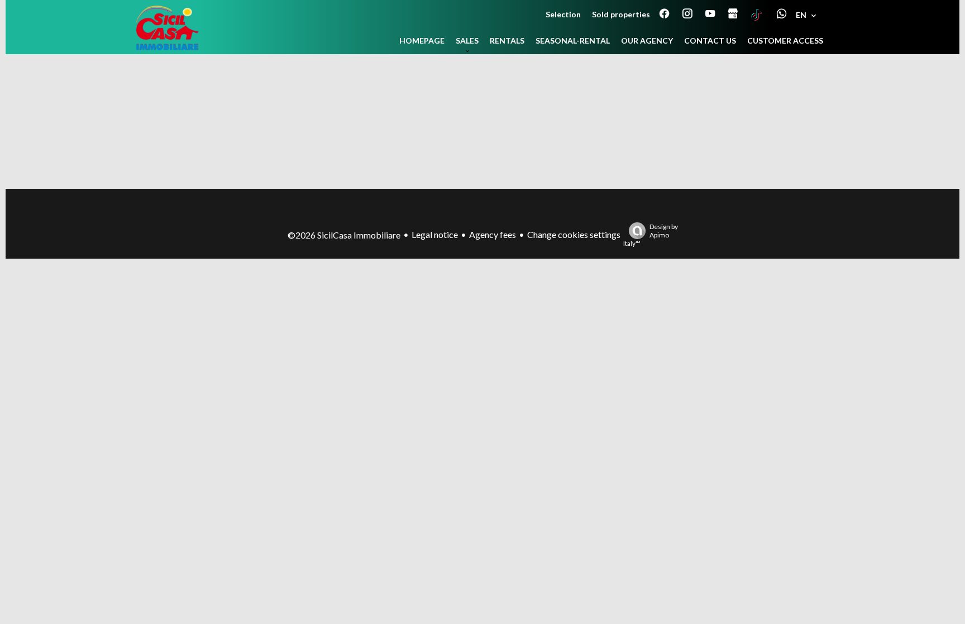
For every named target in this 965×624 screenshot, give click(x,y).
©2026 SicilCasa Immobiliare (344, 235)
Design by (650, 234)
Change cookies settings (573, 234)
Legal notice (435, 234)
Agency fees (492, 234)
